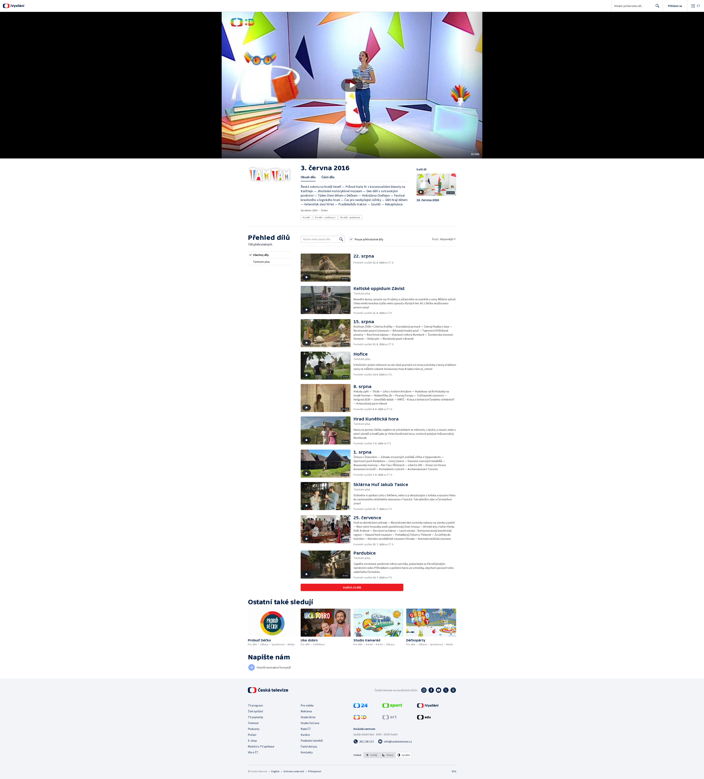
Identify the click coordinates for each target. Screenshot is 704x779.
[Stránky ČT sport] (392, 706)
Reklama (306, 711)
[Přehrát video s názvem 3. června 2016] (352, 85)
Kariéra (305, 734)
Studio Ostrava (310, 723)
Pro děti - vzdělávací (325, 217)
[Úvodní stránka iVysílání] (17, 6)
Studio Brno (308, 717)
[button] (352, 85)
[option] (372, 755)
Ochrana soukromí (293, 771)
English (275, 771)
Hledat (657, 6)
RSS (454, 771)
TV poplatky (255, 717)
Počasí (252, 734)
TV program (255, 705)
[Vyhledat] (341, 239)
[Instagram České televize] (424, 690)
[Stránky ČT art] (389, 718)
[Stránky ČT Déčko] (359, 718)
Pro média (307, 705)
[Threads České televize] (453, 690)
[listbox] (387, 755)
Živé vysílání (255, 711)
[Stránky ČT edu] (424, 718)
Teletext (253, 723)
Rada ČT (306, 729)
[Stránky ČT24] (360, 706)
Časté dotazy (309, 746)
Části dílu (327, 177)
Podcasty (253, 729)
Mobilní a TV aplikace (261, 746)
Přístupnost (314, 771)
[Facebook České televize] (431, 690)
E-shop (252, 740)
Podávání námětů (312, 740)
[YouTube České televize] (438, 690)
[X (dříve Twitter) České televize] (446, 690)
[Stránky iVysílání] (428, 706)
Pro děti (306, 217)
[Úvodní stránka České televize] (268, 690)
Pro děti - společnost (350, 217)
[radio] (270, 255)
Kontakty (307, 752)
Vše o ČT (253, 752)
